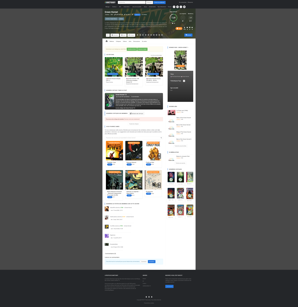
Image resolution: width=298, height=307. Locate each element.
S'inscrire (190, 2)
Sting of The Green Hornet (183, 132)
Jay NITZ (128, 14)
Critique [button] (132, 35)
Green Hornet (128, 207)
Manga (107, 6)
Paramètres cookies (149, 303)
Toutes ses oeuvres (180, 163)
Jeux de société (136, 6)
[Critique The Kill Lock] (171, 177)
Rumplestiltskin (114, 244)
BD (120, 6)
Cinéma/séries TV (147, 285)
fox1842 (112, 226)
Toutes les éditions (156, 55)
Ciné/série (126, 6)
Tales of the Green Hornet (183, 117)
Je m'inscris (169, 286)
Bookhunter (149, 191)
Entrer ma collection (159, 2)
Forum (169, 6)
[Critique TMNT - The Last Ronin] (171, 193)
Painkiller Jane (111, 162)
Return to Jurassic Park (183, 156)
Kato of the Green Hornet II (183, 139)
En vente (144, 41)
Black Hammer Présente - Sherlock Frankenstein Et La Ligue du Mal (114, 193)
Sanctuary (148, 299)
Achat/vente (152, 6)
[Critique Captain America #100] (180, 193)
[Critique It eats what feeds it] (180, 177)
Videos (125, 41)
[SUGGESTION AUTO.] (114, 154)
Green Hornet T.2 (121, 94)
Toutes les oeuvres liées (180, 146)
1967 (111, 14)
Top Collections (162, 6)
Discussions (136, 41)
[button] (108, 35)
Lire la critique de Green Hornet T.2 (125, 108)
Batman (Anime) (131, 162)
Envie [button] (124, 35)
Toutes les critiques (134, 124)
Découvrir (149, 2)
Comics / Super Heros (111, 18)
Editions (112, 41)
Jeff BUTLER (119, 14)
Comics (114, 6)
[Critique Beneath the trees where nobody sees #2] (189, 177)
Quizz (145, 6)
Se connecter (183, 2)
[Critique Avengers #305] (180, 210)
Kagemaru (112, 235)
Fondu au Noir (150, 162)
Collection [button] (115, 35)
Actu (130, 41)
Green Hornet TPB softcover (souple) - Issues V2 (132, 80)
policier (121, 18)
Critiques (118, 41)
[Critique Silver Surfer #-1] (189, 210)
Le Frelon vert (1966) (182, 110)
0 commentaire (135, 96)
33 (142, 14)
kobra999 (112, 207)
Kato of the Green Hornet (183, 125)
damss (127, 96)
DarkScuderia (113, 216)
